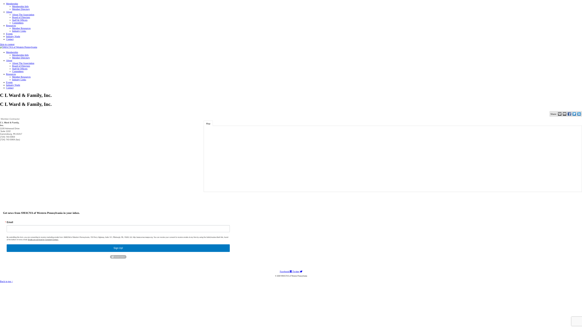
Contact (9, 39)
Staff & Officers (19, 20)
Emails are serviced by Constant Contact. (43, 239)
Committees (17, 23)
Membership (12, 3)
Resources (11, 25)
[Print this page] (560, 114)
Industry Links (19, 31)
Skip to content (7, 44)
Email (10, 222)
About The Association (23, 14)
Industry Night (13, 36)
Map (208, 123)
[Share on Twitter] (574, 114)
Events (9, 33)
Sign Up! (118, 248)
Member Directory (21, 9)
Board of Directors (21, 17)
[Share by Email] (564, 114)
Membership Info (20, 6)
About (9, 12)
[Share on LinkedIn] (579, 114)
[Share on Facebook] (569, 114)
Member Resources (21, 28)
